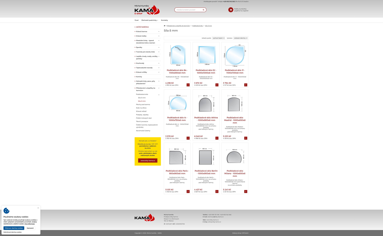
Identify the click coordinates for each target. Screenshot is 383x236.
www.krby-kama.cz (148, 160)
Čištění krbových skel (144, 118)
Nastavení (30, 228)
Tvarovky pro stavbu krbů (145, 52)
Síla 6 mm (142, 98)
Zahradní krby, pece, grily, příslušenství (145, 82)
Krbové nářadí (141, 111)
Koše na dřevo (141, 108)
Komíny (139, 77)
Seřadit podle (206, 38)
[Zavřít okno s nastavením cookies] (38, 208)
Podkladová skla (142, 94)
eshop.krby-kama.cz (214, 222)
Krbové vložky (141, 36)
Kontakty (164, 20)
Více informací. (29, 224)
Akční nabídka (142, 27)
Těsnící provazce (142, 121)
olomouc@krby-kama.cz (216, 217)
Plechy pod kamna (143, 104)
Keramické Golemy (143, 130)
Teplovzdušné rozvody (144, 68)
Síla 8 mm (142, 101)
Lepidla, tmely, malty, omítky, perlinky (147, 57)
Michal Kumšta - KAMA (154, 233)
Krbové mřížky (141, 72)
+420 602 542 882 (225, 214)
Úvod (136, 20)
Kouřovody (140, 63)
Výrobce (229, 38)
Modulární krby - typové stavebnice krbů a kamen (145, 41)
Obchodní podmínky (149, 20)
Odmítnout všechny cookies (12, 232)
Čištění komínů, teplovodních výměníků (147, 126)
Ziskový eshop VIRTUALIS (240, 233)
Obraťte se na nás (144, 144)
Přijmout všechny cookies (14, 228)
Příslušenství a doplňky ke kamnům (145, 89)
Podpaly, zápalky (142, 115)
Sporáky (139, 47)
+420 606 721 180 (213, 214)
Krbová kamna (141, 31)
